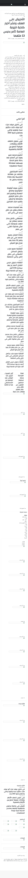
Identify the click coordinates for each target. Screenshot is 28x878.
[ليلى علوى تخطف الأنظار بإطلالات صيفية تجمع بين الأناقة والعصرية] (17, 562)
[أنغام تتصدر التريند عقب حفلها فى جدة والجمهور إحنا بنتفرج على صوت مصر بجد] (14, 393)
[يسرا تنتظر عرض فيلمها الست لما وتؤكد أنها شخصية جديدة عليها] (14, 435)
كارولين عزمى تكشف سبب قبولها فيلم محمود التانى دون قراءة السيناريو (15, 472)
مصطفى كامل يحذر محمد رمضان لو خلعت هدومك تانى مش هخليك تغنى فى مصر (14, 224)
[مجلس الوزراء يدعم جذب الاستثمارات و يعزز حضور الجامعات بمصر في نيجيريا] (19, 607)
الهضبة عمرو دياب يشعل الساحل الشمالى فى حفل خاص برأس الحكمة (15, 253)
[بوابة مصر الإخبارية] (8, 4)
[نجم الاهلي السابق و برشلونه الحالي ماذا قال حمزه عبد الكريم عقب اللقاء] (22, 824)
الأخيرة (23, 543)
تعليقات (23, 544)
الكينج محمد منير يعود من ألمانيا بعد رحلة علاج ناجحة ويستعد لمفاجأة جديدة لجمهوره (14, 160)
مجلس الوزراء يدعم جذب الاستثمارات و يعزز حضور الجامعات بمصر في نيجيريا (14, 619)
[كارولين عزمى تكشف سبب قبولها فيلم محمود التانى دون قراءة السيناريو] (14, 458)
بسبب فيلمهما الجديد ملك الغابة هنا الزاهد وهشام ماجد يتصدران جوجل (14, 506)
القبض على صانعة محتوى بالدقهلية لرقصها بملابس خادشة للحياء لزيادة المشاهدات (15, 585)
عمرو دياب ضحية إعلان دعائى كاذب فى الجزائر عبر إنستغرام (14, 430)
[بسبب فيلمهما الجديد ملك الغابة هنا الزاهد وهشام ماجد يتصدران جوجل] (18, 496)
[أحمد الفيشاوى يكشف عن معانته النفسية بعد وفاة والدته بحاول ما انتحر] (6, 830)
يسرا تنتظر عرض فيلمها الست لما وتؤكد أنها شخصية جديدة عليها (14, 452)
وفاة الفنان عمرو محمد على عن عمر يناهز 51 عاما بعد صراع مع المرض (15, 239)
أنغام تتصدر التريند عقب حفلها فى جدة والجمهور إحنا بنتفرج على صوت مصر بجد (14, 408)
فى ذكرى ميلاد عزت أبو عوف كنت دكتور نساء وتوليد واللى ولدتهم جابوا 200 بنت (14, 130)
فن (20, 13)
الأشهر (23, 541)
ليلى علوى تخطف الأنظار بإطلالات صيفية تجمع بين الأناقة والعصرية (15, 145)
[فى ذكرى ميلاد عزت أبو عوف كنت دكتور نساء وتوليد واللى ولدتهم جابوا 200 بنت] (17, 546)
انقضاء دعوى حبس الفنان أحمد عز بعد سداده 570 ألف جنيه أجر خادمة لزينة (14, 266)
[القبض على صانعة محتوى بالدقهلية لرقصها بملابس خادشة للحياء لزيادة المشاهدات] (17, 575)
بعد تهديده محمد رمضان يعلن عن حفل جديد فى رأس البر (14, 209)
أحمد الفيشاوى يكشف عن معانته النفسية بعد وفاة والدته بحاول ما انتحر (15, 177)
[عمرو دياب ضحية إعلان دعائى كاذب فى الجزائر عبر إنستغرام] (14, 414)
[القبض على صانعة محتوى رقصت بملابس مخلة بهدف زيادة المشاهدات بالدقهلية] (14, 830)
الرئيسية (23, 13)
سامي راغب (17, 38)
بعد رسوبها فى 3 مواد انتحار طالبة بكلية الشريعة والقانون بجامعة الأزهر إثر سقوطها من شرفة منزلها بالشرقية (14, 602)
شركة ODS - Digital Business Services (12, 860)
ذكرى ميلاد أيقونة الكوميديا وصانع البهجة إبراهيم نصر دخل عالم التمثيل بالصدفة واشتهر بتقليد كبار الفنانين (15, 194)
